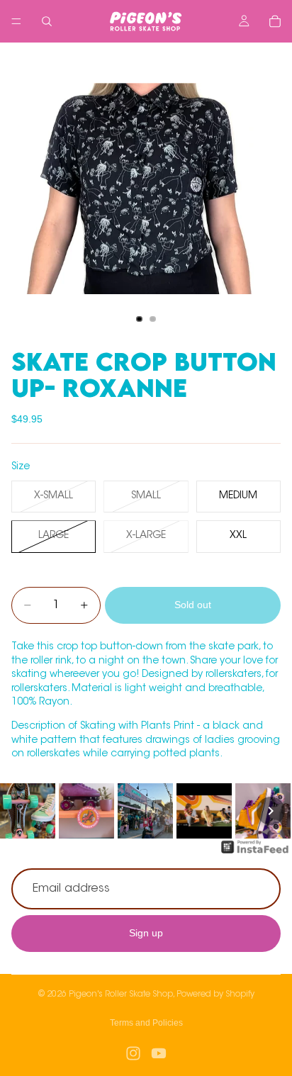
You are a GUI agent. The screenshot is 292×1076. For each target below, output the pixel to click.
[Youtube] (158, 1053)
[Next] (271, 811)
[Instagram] (133, 1053)
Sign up (146, 933)
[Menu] (16, 21)
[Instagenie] (255, 854)
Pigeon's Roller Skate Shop (121, 994)
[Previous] (21, 811)
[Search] (46, 21)
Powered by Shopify (215, 994)
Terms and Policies (146, 1023)
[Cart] (275, 21)
